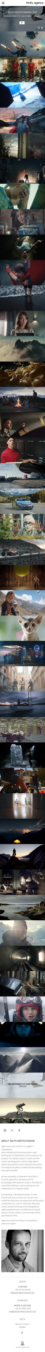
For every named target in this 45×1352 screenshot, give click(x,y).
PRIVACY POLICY (22, 1324)
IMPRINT (22, 1327)
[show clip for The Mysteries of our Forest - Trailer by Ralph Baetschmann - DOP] (22, 18)
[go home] (35, 3)
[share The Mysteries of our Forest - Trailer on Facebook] (42, 28)
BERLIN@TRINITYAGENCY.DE (22, 1292)
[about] (5, 1130)
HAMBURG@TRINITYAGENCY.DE (22, 1311)
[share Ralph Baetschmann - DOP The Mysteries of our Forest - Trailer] (38, 28)
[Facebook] (22, 1333)
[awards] (19, 1130)
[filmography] (12, 1130)
